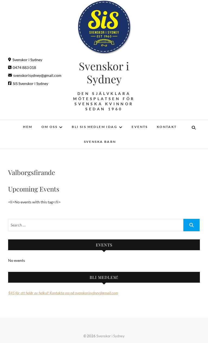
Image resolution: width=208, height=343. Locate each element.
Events (140, 127)
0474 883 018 (24, 67)
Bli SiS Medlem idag (94, 127)
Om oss (49, 127)
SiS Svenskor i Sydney (30, 83)
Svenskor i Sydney (27, 59)
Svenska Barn (100, 142)
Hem (27, 127)
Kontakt (167, 127)
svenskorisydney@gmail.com (37, 75)
